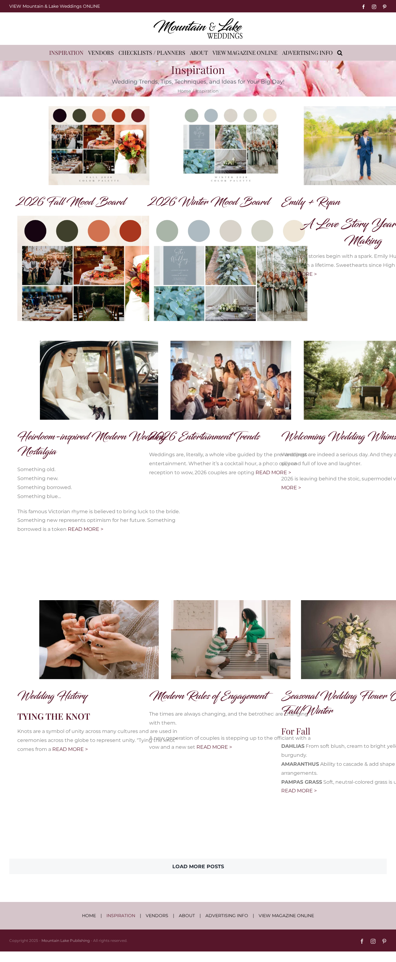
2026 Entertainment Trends (204, 437)
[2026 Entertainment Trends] (230, 380)
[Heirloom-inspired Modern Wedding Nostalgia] (99, 380)
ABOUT (187, 915)
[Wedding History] (99, 639)
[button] (339, 52)
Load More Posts (198, 866)
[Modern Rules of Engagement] (230, 639)
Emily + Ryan (310, 202)
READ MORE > (299, 274)
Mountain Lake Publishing (65, 940)
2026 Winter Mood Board (209, 202)
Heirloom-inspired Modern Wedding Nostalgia (91, 444)
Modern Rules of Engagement (208, 696)
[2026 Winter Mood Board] (230, 145)
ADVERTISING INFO (226, 915)
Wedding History (52, 696)
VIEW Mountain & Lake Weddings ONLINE (54, 6)
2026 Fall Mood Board (71, 202)
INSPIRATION (120, 915)
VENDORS (157, 915)
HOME (89, 915)
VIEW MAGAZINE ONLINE (286, 915)
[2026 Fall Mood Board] (99, 145)
